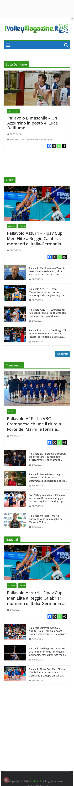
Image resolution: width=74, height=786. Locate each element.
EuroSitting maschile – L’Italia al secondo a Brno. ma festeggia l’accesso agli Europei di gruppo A (47, 498)
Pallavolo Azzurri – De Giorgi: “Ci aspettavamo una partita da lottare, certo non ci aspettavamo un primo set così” (48, 333)
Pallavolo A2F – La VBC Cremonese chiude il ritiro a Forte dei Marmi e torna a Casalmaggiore (34, 424)
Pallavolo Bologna (43, 139)
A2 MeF (11, 411)
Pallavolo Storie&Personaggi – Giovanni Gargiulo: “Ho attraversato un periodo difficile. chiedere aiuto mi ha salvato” (47, 477)
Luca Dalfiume (27, 139)
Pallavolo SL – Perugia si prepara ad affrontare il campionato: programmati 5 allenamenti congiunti (48, 457)
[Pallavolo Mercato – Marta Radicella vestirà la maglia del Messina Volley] (15, 521)
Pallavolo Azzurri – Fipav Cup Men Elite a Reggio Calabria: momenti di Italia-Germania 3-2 (36, 238)
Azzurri (11, 226)
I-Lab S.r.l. (36, 781)
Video (22, 226)
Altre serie (14, 111)
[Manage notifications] (6, 780)
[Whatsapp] (59, 146)
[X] (54, 146)
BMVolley (14, 139)
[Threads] (64, 146)
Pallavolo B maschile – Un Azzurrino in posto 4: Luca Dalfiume (32, 123)
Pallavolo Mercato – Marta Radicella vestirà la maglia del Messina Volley (46, 519)
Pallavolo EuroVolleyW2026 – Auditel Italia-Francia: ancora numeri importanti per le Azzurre (48, 631)
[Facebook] (49, 146)
